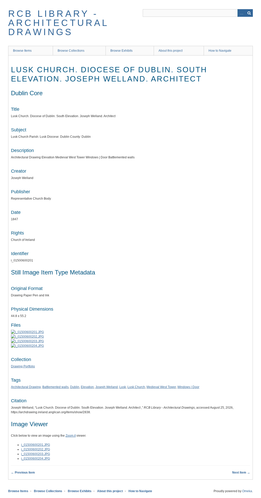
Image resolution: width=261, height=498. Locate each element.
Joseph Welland (106, 387)
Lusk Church (136, 387)
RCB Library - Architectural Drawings (58, 22)
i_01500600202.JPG (35, 449)
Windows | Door (188, 387)
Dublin (74, 387)
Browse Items (22, 50)
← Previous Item (23, 472)
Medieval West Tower (161, 387)
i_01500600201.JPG (35, 445)
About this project (170, 50)
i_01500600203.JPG (35, 454)
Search (249, 13)
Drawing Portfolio (23, 366)
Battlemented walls (55, 387)
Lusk (122, 387)
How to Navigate (219, 50)
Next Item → (241, 472)
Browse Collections (71, 50)
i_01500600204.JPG (35, 458)
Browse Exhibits (121, 50)
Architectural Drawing (26, 387)
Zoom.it (71, 435)
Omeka (247, 491)
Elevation (87, 387)
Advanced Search (241, 13)
